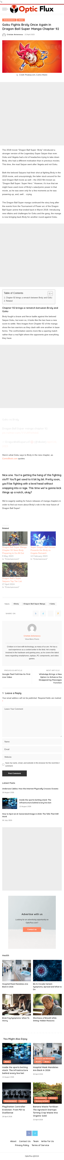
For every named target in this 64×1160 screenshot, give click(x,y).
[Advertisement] (32, 113)
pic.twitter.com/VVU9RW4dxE (20, 432)
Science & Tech (42, 1101)
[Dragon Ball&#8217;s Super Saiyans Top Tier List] (15, 570)
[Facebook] (36, 613)
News (21, 20)
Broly (16, 604)
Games (22, 1101)
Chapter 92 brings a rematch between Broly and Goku (29, 298)
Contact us (32, 929)
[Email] (58, 613)
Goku (52, 604)
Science (53, 1098)
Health (38, 1061)
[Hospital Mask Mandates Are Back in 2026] (16, 970)
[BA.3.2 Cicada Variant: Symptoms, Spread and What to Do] (47, 970)
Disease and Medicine (44, 1058)
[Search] (59, 9)
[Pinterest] (51, 613)
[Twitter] (43, 613)
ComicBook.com (10, 458)
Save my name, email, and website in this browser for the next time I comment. (32, 764)
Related (9, 301)
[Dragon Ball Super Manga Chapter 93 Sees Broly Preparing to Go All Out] (15, 538)
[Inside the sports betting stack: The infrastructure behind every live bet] (9, 803)
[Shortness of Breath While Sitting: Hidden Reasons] (47, 1004)
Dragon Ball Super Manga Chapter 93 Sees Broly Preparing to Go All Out (14, 550)
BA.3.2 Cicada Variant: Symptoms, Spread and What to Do (47, 987)
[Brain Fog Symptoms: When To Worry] (16, 1004)
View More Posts (32, 639)
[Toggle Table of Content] (48, 293)
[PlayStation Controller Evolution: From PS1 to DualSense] (16, 1093)
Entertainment (9, 20)
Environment (41, 1098)
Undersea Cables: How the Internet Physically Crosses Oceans (30, 789)
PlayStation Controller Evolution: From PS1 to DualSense (13, 1109)
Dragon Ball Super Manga (34, 604)
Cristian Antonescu (15, 34)
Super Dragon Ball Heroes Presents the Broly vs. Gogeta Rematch (43, 550)
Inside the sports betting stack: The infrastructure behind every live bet (15, 1070)
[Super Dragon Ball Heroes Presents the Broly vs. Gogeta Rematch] (43, 538)
